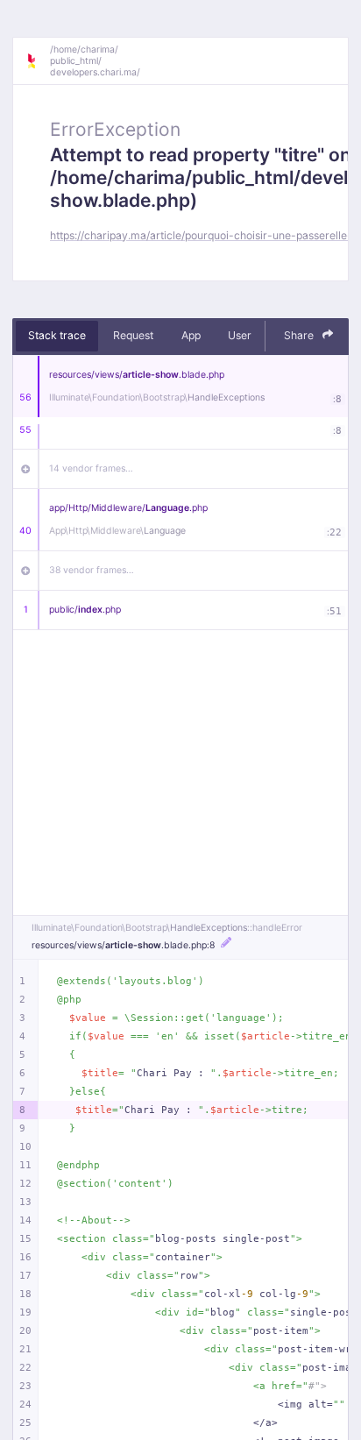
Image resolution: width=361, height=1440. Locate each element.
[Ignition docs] (37, 61)
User (239, 335)
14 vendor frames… (91, 468)
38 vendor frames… (91, 570)
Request (133, 335)
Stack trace (57, 335)
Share (300, 335)
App (191, 335)
